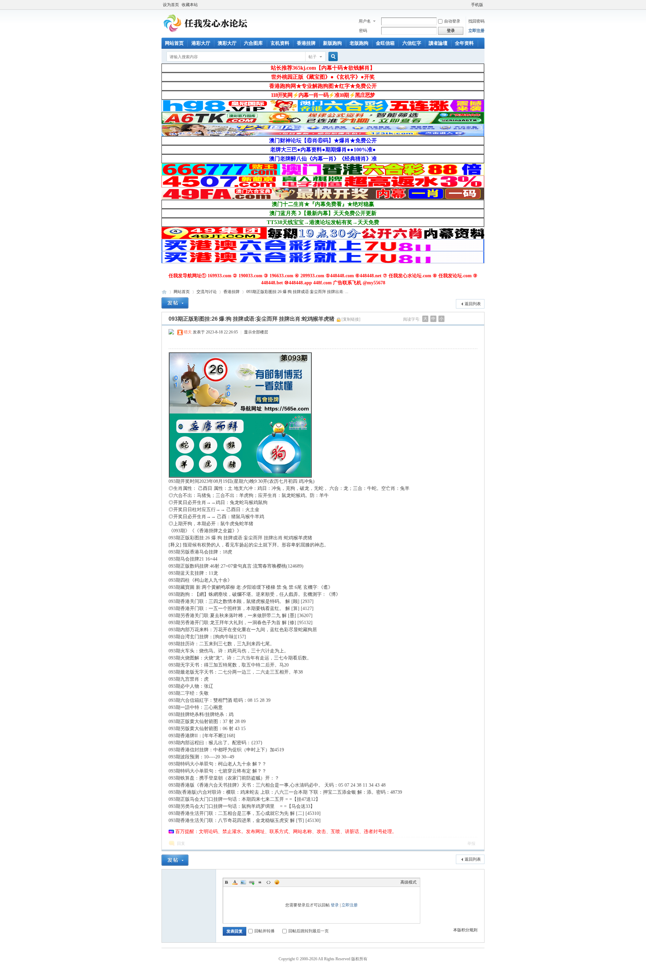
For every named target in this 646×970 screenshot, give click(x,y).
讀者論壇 (438, 43)
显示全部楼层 (256, 332)
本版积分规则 (465, 930)
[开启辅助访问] (468, 5)
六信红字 (411, 43)
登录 (335, 905)
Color (234, 882)
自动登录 (452, 21)
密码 (363, 30)
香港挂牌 (306, 43)
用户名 (365, 21)
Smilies (277, 882)
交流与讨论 (206, 291)
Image (243, 882)
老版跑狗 (359, 43)
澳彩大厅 (227, 43)
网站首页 (174, 43)
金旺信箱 (385, 43)
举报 (471, 843)
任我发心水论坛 (164, 292)
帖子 (313, 57)
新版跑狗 (332, 43)
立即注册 (476, 30)
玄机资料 (280, 43)
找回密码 (476, 21)
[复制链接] (351, 319)
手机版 (477, 4)
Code (268, 882)
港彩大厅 (200, 43)
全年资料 (464, 43)
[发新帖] (175, 303)
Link (251, 882)
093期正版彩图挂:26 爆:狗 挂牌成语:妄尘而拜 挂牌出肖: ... (297, 291)
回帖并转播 (264, 931)
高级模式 (408, 882)
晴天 (188, 332)
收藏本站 (190, 4)
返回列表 (473, 303)
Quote (260, 882)
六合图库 (253, 43)
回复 (181, 843)
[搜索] (332, 57)
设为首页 (171, 4)
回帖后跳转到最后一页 (308, 931)
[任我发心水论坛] (206, 33)
